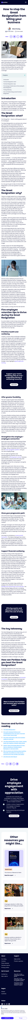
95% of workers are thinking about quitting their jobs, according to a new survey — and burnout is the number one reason (14, 752)
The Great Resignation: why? (9, 84)
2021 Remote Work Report (10, 756)
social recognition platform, (12, 449)
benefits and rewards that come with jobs (12, 586)
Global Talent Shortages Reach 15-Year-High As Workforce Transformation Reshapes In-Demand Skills (14, 747)
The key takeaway (7, 89)
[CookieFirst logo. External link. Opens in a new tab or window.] (1, 1007)
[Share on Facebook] (14, 36)
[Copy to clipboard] (11, 36)
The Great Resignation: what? (9, 81)
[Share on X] (18, 36)
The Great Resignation (9, 729)
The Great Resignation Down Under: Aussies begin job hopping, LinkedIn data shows (15, 742)
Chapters (5, 75)
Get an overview (14, 816)
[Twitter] (4, 1004)
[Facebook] (2, 1004)
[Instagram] (7, 1004)
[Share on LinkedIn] (21, 36)
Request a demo (14, 710)
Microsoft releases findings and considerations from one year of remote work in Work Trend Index (14, 733)
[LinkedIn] (9, 1004)
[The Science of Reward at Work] (14, 858)
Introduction (6, 79)
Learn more (14, 384)
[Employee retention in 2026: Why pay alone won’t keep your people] (14, 890)
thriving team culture (15, 457)
